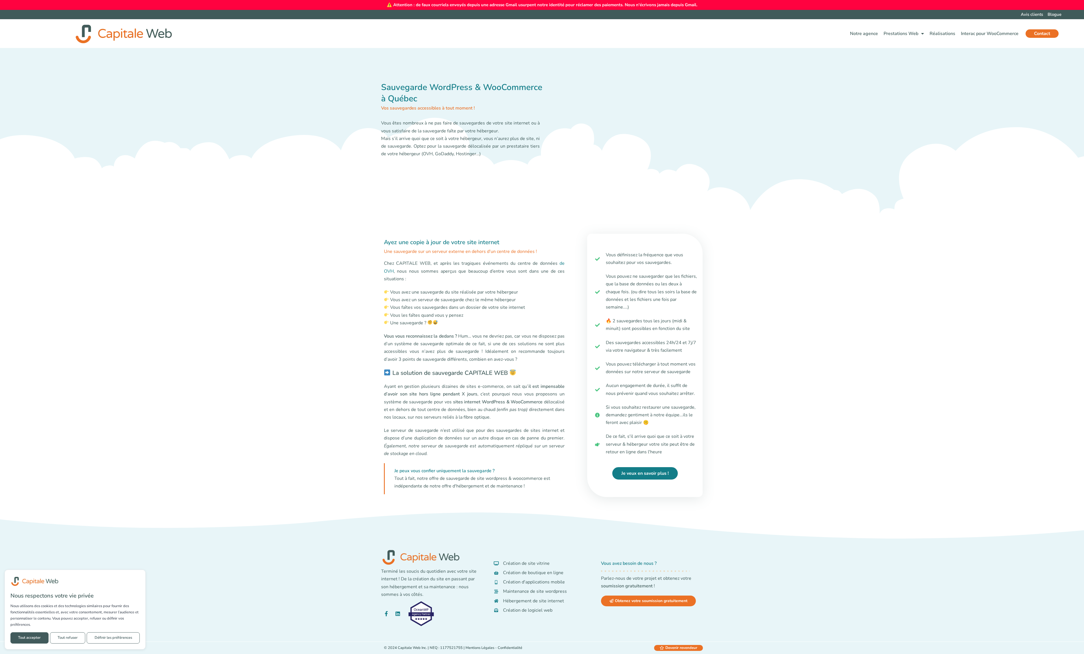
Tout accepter (29, 637)
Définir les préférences (113, 637)
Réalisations (942, 33)
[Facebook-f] (386, 614)
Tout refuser (68, 637)
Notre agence (864, 33)
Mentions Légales (479, 647)
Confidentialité (510, 647)
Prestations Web (901, 33)
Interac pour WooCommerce (990, 33)
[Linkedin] (398, 614)
